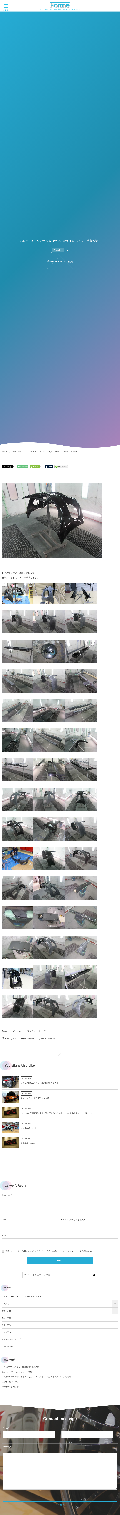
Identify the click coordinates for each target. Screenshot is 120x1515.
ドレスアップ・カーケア (36, 1031)
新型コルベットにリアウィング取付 (36, 1098)
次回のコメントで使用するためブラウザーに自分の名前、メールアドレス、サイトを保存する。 (49, 1251)
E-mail (64, 1219)
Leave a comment (48, 1039)
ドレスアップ (7, 1332)
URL (4, 1235)
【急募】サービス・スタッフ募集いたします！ (21, 1296)
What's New (58, 250)
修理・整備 (6, 1318)
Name (4, 1219)
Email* (64, 1428)
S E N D (60, 1505)
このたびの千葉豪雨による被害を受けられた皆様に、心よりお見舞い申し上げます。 (57, 1113)
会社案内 (5, 1304)
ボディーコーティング (11, 1339)
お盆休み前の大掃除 (29, 1128)
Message (7, 1446)
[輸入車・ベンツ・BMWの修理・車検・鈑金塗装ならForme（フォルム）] (60, 5)
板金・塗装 (6, 1325)
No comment (29, 1039)
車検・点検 (6, 1311)
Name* (6, 1428)
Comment (6, 1195)
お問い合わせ (7, 1346)
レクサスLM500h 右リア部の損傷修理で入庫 (39, 1083)
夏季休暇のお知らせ (29, 1143)
